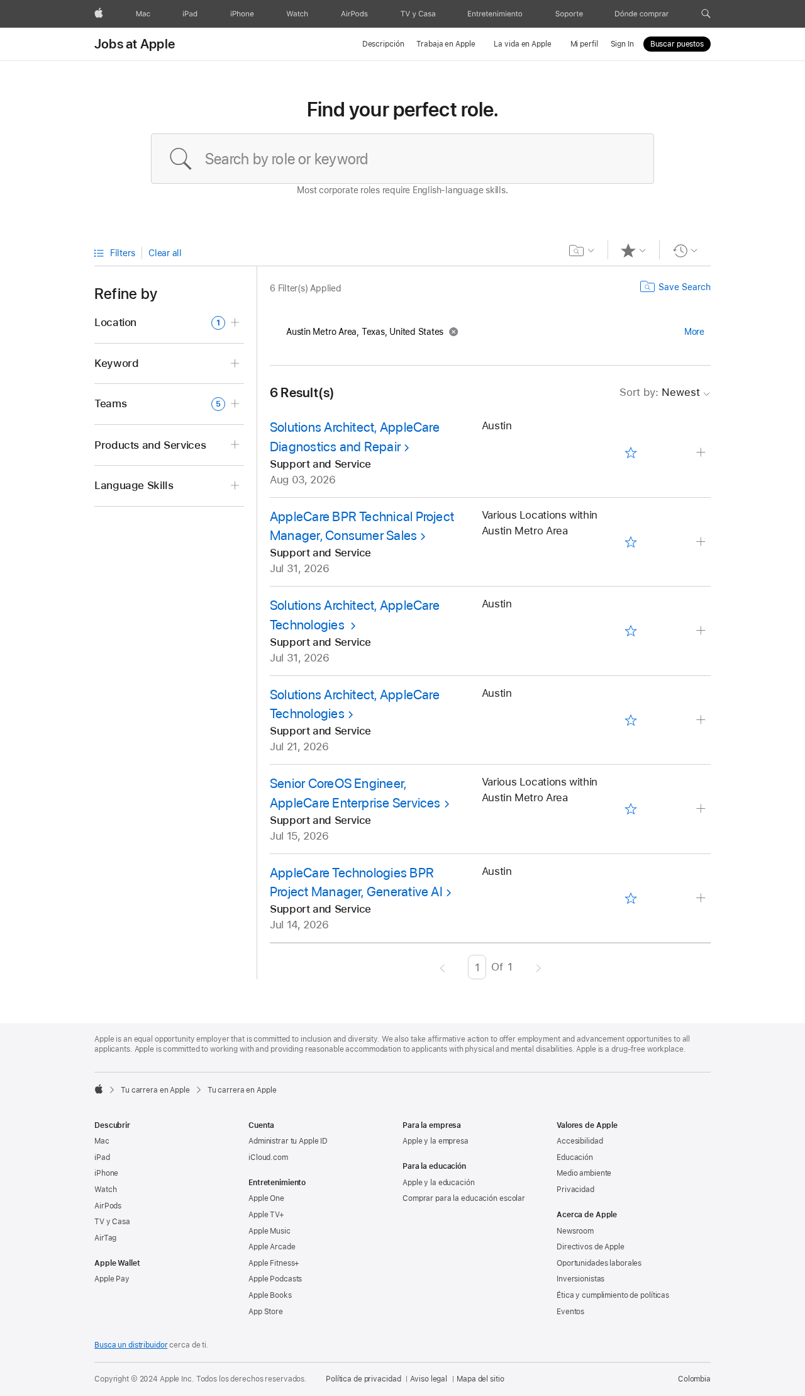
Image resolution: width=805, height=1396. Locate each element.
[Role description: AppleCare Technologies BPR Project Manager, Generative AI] (702, 898)
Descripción (383, 44)
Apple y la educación (438, 1182)
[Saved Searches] (582, 250)
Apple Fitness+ (273, 1263)
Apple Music (269, 1231)
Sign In (622, 44)
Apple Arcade (272, 1246)
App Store (265, 1311)
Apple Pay (112, 1279)
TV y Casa (112, 1221)
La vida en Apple (522, 44)
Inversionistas (580, 1279)
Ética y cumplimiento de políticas (613, 1295)
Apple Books (270, 1295)
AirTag (105, 1238)
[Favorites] (634, 250)
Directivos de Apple (591, 1246)
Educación (575, 1157)
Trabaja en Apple (445, 44)
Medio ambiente (584, 1173)
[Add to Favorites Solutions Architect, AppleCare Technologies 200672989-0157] (630, 631)
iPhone (106, 1173)
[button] (706, 14)
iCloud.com (268, 1157)
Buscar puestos (677, 44)
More (694, 332)
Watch (105, 1189)
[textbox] (402, 158)
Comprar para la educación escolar (463, 1198)
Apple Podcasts (275, 1279)
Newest (659, 392)
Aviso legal (428, 1379)
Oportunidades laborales (599, 1263)
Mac (101, 1141)
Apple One (266, 1198)
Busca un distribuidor (130, 1345)
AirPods (107, 1206)
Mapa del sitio (480, 1379)
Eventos (570, 1311)
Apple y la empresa (435, 1141)
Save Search (684, 287)
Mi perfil (584, 44)
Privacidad (575, 1189)
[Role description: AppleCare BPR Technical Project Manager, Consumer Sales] (702, 542)
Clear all (165, 253)
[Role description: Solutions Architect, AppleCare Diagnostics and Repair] (702, 452)
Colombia (694, 1379)
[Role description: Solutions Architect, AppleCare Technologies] (702, 631)
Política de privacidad (363, 1379)
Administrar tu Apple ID (288, 1141)
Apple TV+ (266, 1214)
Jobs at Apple (134, 44)
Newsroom (575, 1231)
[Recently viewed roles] (685, 250)
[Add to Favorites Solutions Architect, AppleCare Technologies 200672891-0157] (630, 720)
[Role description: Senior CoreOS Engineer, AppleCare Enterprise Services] (702, 809)
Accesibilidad (579, 1141)
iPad (102, 1157)
